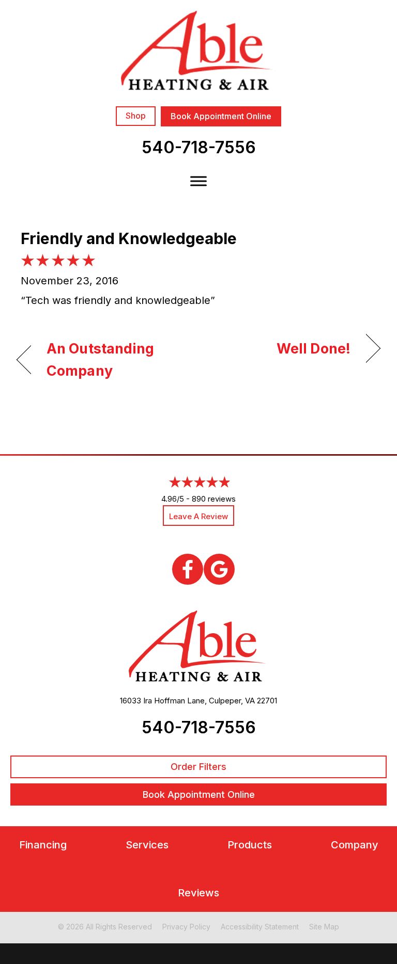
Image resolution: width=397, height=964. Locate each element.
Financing (43, 845)
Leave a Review (198, 516)
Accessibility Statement (260, 926)
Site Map (324, 926)
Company (354, 845)
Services (147, 845)
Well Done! (313, 348)
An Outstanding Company (101, 359)
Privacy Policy (186, 926)
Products (249, 845)
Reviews (198, 893)
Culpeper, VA (232, 700)
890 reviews (214, 499)
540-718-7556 (199, 147)
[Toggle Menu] (198, 181)
